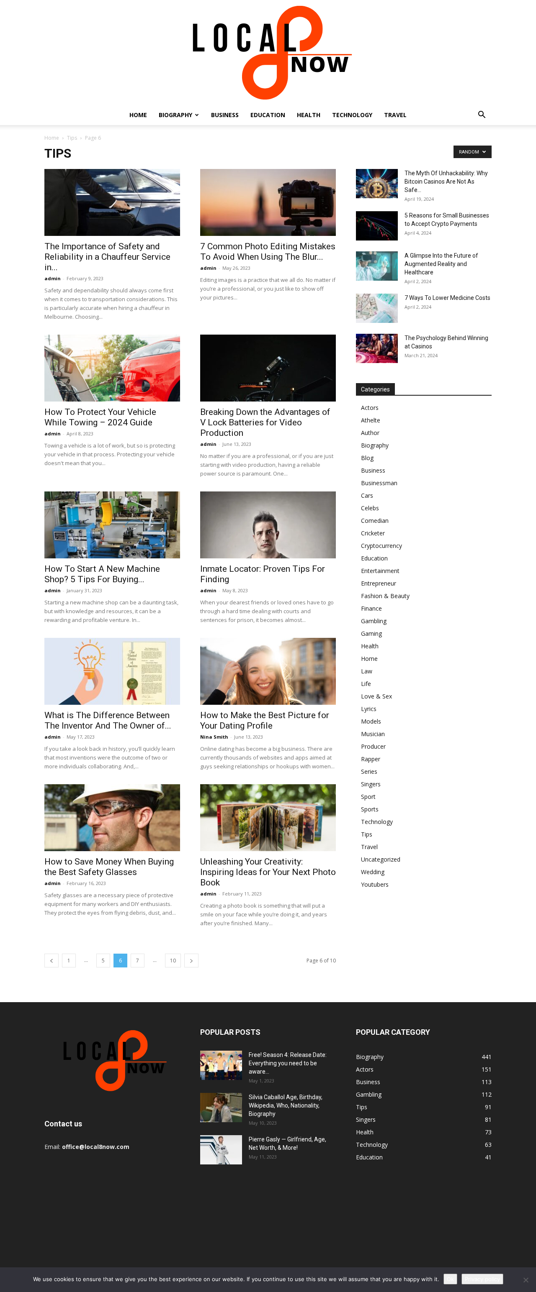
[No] (525, 1280)
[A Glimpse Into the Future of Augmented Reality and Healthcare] (377, 266)
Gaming (371, 633)
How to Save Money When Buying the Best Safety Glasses (109, 867)
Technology (352, 115)
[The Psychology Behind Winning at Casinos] (377, 348)
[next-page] (191, 960)
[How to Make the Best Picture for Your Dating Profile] (268, 671)
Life (366, 684)
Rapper (370, 759)
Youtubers (375, 884)
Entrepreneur (378, 583)
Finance (371, 608)
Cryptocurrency (381, 546)
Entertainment (380, 571)
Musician (373, 734)
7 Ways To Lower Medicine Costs (447, 297)
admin (52, 278)
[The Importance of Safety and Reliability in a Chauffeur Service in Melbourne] (112, 202)
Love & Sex (376, 696)
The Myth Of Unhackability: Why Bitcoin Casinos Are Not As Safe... (446, 181)
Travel (395, 115)
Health (308, 115)
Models (371, 721)
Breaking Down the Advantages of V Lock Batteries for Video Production (265, 422)
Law (366, 671)
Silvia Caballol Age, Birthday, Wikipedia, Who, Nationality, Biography (285, 1105)
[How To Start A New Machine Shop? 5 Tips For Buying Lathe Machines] (112, 524)
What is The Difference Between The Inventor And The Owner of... (107, 720)
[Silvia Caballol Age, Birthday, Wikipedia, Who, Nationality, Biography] (221, 1107)
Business (225, 115)
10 (173, 960)
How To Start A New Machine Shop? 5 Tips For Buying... (102, 574)
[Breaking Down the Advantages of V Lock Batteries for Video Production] (268, 368)
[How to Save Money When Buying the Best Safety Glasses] (112, 817)
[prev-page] (51, 960)
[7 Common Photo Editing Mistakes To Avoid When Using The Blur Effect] (268, 202)
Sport (368, 797)
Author (370, 433)
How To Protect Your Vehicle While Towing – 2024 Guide (100, 417)
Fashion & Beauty (385, 596)
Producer (373, 746)
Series (369, 771)
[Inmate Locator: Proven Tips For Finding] (268, 524)
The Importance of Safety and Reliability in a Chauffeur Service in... (107, 256)
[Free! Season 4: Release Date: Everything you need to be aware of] (221, 1065)
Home (138, 115)
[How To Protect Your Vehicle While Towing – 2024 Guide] (112, 368)
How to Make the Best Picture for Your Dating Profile (264, 720)
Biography (175, 115)
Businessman (379, 483)
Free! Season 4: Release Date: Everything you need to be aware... (288, 1063)
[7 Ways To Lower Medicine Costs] (377, 308)
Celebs (370, 508)
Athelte (370, 420)
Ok (450, 1279)
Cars (367, 495)
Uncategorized (380, 859)
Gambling (374, 621)
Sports (370, 809)
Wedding (372, 872)
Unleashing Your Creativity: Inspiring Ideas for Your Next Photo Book (268, 872)
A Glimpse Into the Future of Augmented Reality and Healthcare (441, 264)
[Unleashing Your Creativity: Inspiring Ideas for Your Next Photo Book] (268, 817)
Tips (72, 137)
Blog (367, 458)
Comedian (375, 520)
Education (267, 115)
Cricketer (373, 533)
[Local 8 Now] (268, 52)
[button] (482, 116)
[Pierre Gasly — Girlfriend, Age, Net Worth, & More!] (221, 1149)
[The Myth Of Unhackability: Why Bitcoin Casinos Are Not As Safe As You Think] (377, 183)
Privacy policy (482, 1279)
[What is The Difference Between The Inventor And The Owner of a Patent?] (112, 671)
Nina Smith (214, 737)
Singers (371, 784)
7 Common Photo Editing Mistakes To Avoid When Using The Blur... (267, 251)
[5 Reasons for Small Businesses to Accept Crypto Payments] (377, 225)
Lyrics (368, 709)
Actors (370, 408)
